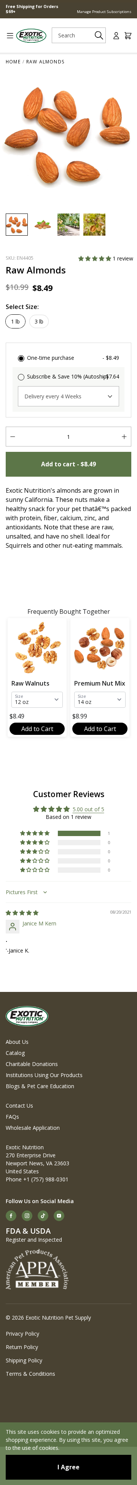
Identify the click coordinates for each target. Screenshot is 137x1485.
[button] (95, 258)
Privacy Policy (22, 1333)
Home (13, 61)
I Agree (68, 1467)
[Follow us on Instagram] (27, 1215)
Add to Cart (37, 729)
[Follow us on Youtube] (59, 1215)
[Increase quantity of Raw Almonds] (124, 436)
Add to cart (68, 464)
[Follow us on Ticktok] (43, 1215)
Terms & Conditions (30, 1373)
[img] (22, 912)
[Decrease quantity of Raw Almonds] (12, 436)
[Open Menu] (7, 35)
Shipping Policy (24, 1360)
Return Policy (22, 1347)
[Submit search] (99, 35)
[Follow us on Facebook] (11, 1215)
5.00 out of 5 (88, 809)
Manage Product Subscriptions (104, 11)
